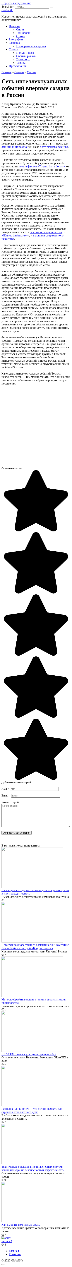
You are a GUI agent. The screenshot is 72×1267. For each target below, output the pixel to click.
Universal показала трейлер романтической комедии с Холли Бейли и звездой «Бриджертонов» (35, 946)
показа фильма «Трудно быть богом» (41, 166)
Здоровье (14, 42)
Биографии (16, 39)
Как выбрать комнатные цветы (20, 1224)
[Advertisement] (36, 427)
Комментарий (10, 802)
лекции (6, 146)
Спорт (20, 29)
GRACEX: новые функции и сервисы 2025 (28, 1054)
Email (6, 795)
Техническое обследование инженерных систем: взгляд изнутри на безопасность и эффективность (32, 1168)
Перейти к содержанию (16, 3)
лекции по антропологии (46, 232)
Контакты (15, 1254)
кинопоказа (19, 146)
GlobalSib (7, 10)
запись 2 (6, 1241)
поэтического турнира (54, 146)
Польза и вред (25, 52)
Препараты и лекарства (31, 46)
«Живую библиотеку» (15, 235)
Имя (5, 788)
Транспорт (23, 59)
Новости (14, 26)
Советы (13, 49)
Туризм (20, 62)
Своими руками (26, 56)
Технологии (23, 32)
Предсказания (17, 66)
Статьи (20, 36)
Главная (14, 1250)
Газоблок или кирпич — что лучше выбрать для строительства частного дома (31, 1110)
